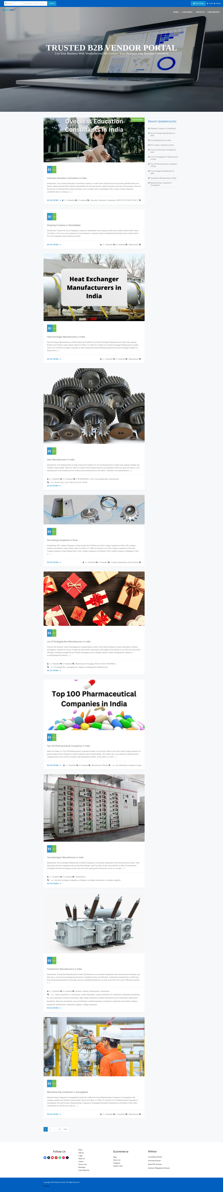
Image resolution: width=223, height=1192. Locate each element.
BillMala (152, 1151)
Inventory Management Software (159, 1168)
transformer (107, 1001)
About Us (81, 1159)
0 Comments (82, 200)
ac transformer (75, 995)
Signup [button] (218, 3)
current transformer (103, 995)
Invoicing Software (154, 1160)
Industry (86, 991)
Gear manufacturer (101, 479)
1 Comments (120, 359)
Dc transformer (116, 995)
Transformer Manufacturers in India (64, 969)
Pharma (105, 765)
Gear (92, 479)
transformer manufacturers (56, 1005)
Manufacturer (133, 245)
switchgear (82, 880)
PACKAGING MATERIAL (105, 664)
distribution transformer (130, 995)
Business (78, 991)
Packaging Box (60, 667)
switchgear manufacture (96, 880)
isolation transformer (105, 998)
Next (65, 1129)
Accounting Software (155, 1157)
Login (80, 1156)
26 (59, 1129)
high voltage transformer (88, 998)
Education (94, 200)
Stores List (116, 1160)
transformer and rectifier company (125, 1001)
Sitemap (46, 1186)
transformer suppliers (74, 1005)
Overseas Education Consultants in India (67, 178)
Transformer (104, 991)
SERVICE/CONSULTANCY (127, 200)
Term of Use (82, 1164)
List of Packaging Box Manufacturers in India (68, 641)
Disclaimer (81, 1167)
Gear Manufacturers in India (60, 459)
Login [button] (211, 3)
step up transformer (80, 1001)
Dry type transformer (54, 998)
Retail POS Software (155, 1164)
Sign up (81, 1153)
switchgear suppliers (113, 880)
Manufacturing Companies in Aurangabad (67, 1092)
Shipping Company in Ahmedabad (63, 225)
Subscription (213, 12)
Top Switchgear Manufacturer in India (65, 857)
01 (49, 169)
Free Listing (199, 3)
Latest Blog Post (83, 1170)
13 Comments (68, 479)
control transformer (88, 995)
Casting (114, 562)
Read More (53, 200)
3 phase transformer (62, 995)
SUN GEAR (82, 482)
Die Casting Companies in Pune (62, 540)
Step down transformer (64, 1001)
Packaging (90, 664)
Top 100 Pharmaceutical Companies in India (68, 745)
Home (80, 1150)
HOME (175, 12)
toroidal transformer (95, 1001)
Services (200, 12)
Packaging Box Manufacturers (97, 667)
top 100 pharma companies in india (129, 765)
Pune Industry (133, 562)
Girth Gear (73, 482)
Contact (80, 1161)
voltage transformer (90, 1005)
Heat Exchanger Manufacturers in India (66, 336)
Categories (187, 12)
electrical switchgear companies (66, 880)
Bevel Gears (59, 482)
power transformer (121, 998)
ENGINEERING (82, 479)
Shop (115, 1157)
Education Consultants (107, 200)
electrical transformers (71, 998)
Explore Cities (118, 1166)
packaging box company (76, 667)
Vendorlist (70, 200)
